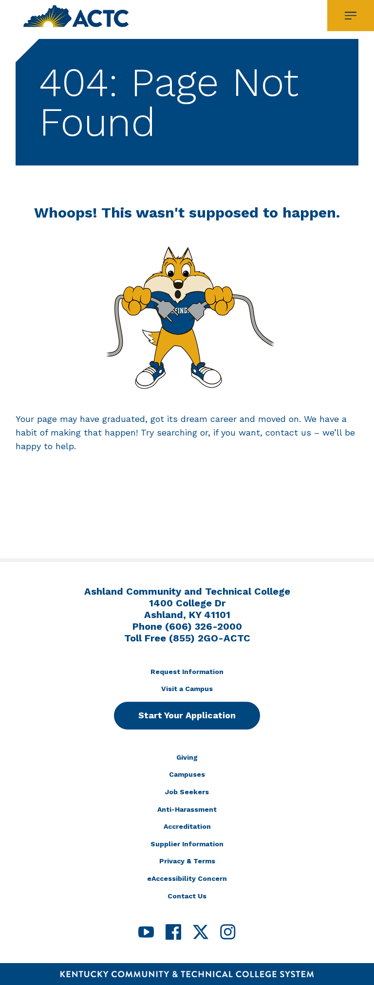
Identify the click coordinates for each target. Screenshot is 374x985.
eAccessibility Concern (187, 878)
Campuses (187, 774)
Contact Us (187, 896)
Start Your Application (187, 715)
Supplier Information (187, 844)
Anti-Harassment (187, 809)
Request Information (187, 671)
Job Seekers (187, 792)
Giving (187, 757)
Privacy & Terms (187, 861)
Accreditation (187, 826)
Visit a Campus (187, 689)
